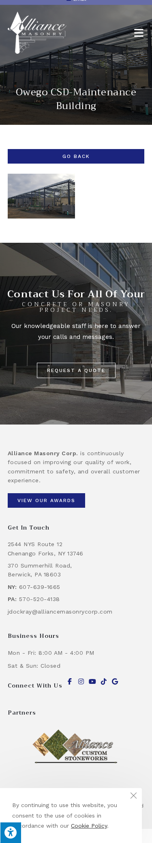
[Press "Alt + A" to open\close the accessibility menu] (10, 832)
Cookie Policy (89, 825)
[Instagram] (81, 681)
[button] (76, 370)
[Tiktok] (104, 681)
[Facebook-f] (69, 681)
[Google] (115, 681)
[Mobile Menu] (139, 32)
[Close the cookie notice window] (133, 796)
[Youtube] (92, 681)
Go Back (76, 156)
